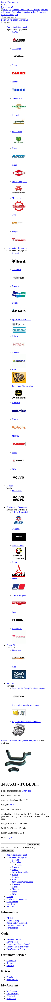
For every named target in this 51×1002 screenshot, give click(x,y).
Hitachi (15, 874)
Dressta (15, 869)
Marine (10, 486)
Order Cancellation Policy (18, 947)
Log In (11, 805)
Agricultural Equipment (17, 27)
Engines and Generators (17, 507)
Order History (12, 993)
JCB (14, 879)
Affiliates (10, 918)
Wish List (11, 996)
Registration (13, 2)
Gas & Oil (11, 645)
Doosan (15, 867)
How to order (12, 942)
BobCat (15, 860)
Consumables (12, 901)
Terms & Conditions (15, 925)
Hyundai (15, 877)
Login (3, 2)
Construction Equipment (17, 248)
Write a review (7, 850)
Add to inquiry (33, 845)
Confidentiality (13, 920)
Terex (14, 892)
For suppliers (12, 928)
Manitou (15, 889)
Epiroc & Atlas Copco (21, 872)
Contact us (23, 20)
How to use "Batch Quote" (18, 944)
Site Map (10, 965)
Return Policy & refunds (17, 923)
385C (19, 865)
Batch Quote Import (9, 20)
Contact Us (11, 960)
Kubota (15, 887)
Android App (12, 979)
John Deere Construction (22, 882)
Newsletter (11, 998)
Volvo (14, 894)
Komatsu (16, 884)
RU (5, 5)
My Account (12, 991)
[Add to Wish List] (37, 785)
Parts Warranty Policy (16, 949)
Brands (10, 977)
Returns (10, 963)
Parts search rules (14, 939)
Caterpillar (16, 862)
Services (10, 683)
